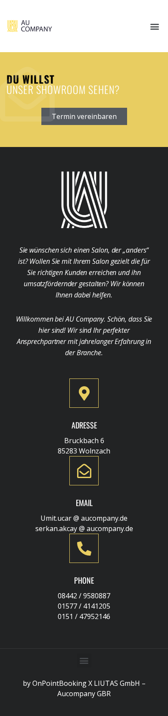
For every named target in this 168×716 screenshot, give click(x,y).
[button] (154, 26)
